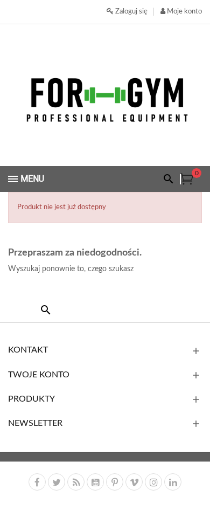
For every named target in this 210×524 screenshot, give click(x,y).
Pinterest (114, 482)
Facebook (37, 482)
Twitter (56, 482)
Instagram (153, 482)
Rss (76, 482)
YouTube (95, 482)
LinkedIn (172, 482)
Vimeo (134, 482)
